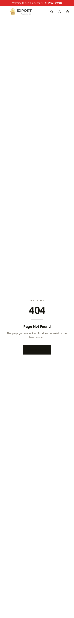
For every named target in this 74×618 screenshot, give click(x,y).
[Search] (51, 11)
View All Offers (53, 3)
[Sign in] (59, 11)
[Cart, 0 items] (67, 11)
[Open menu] (5, 12)
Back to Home (37, 349)
